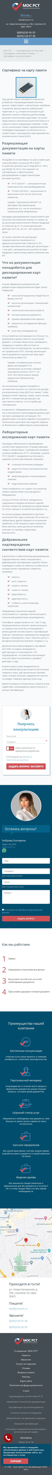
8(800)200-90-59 (26, 32)
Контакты (26, 1437)
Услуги (26, 1391)
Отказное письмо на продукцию (26, 1412)
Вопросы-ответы (26, 1372)
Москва (24, 15)
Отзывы (26, 1368)
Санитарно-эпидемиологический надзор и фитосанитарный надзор (26, 1430)
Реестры (26, 1376)
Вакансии (26, 1359)
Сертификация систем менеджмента (26, 1407)
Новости (26, 1355)
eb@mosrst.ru (8, 847)
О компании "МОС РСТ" (26, 1351)
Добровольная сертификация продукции (26, 1418)
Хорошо (15, 1461)
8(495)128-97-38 (26, 36)
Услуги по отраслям (26, 1363)
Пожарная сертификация (26, 1423)
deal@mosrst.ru (26, 20)
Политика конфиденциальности (26, 1385)
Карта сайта (26, 1381)
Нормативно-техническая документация (26, 1401)
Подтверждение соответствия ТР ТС (26, 1396)
